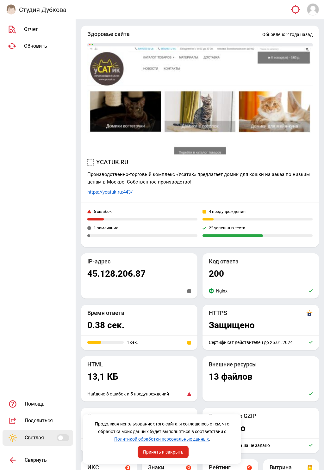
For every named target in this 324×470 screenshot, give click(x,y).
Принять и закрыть (163, 452)
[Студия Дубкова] (11, 9)
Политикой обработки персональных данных (161, 439)
